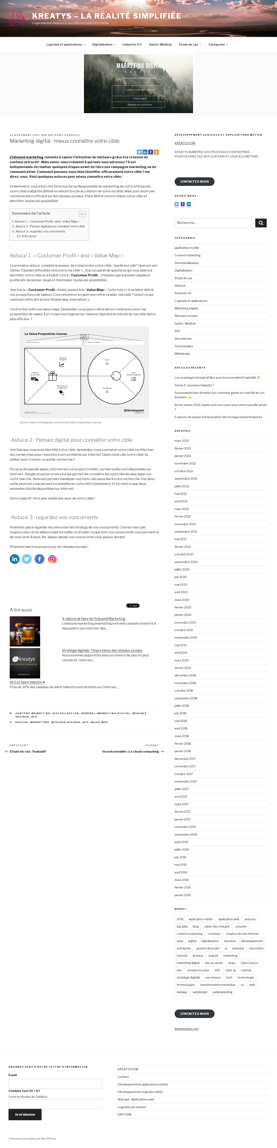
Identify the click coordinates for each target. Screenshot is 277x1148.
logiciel (213, 955)
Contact (123, 1076)
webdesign (200, 992)
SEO (34, 716)
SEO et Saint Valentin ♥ (27, 682)
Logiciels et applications (64, 44)
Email (13, 1075)
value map (99, 722)
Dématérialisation (187, 263)
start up (230, 970)
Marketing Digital (114, 713)
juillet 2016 (182, 849)
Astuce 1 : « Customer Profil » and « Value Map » (47, 221)
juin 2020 (181, 577)
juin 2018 (180, 713)
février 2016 (183, 887)
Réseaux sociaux (186, 315)
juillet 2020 (182, 569)
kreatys (198, 955)
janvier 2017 (183, 819)
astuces (250, 919)
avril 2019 (181, 652)
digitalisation (210, 941)
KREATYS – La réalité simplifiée (106, 16)
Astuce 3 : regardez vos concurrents (40, 231)
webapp (182, 992)
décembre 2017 (185, 758)
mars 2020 (182, 600)
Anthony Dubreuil (64, 135)
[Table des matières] (82, 214)
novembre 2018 (185, 683)
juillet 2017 (182, 789)
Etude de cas (188, 44)
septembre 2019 (186, 637)
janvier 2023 (183, 456)
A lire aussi (29, 236)
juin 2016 (180, 857)
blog (196, 926)
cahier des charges (217, 926)
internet (182, 955)
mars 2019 (182, 660)
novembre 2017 (185, 766)
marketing (39, 722)
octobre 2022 (184, 471)
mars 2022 (182, 509)
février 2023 (183, 448)
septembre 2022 (186, 478)
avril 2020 (181, 592)
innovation (256, 948)
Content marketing (33, 713)
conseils (240, 926)
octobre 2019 (184, 630)
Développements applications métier (143, 1084)
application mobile (187, 247)
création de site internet (242, 933)
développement (252, 941)
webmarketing (222, 992)
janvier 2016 (183, 895)
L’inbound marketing (27, 157)
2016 (180, 919)
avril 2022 (181, 501)
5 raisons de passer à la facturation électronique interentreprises (218, 417)
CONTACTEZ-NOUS (194, 181)
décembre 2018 (185, 675)
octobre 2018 (184, 690)
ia (226, 948)
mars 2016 (182, 880)
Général (88, 713)
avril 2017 (181, 796)
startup (246, 970)
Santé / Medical (160, 44)
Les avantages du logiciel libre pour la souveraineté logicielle (216, 377)
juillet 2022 (182, 486)
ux (242, 984)
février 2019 (183, 668)
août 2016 (181, 842)
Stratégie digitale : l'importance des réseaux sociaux (102, 650)
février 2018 (183, 743)
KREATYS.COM (185, 143)
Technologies (184, 346)
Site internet (183, 338)
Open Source (249, 963)
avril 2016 (181, 872)
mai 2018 (181, 721)
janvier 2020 (183, 615)
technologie (246, 977)
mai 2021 (181, 539)
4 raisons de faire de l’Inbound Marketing (93, 619)
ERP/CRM (124, 1114)
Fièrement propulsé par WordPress (32, 1138)
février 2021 (183, 546)
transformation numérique (218, 984)
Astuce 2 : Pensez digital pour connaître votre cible (50, 226)
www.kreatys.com (187, 1028)
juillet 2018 (182, 705)
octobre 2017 (184, 774)
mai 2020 (181, 584)
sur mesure (213, 977)
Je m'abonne (25, 1114)
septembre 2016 (186, 834)
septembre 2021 (186, 531)
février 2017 (183, 811)
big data (182, 926)
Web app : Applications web (136, 1099)
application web (228, 919)
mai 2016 (181, 864)
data (180, 941)
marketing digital (188, 963)
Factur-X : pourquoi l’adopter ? (194, 385)
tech (229, 977)
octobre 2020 (184, 554)
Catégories (216, 44)
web (252, 984)
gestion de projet (208, 948)
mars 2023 (182, 440)
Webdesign (182, 353)
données (230, 941)
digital (22, 722)
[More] (156, 152)
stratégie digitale (188, 977)
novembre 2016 (185, 827)
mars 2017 (182, 804)
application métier (201, 919)
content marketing (189, 933)
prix (179, 970)
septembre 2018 (186, 698)
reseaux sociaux (66, 722)
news (231, 963)
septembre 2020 (186, 562)
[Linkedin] (145, 152)
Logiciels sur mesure (132, 1107)
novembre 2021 (185, 524)
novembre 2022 (185, 463)
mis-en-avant (214, 963)
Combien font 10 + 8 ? (24, 1091)
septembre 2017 (186, 781)
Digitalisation (102, 44)
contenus (214, 933)
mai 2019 (181, 645)
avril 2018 (181, 728)
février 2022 (183, 516)
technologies (186, 984)
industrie (238, 948)
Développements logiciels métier (140, 1092)
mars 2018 (182, 736)
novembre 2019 (185, 622)
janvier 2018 (183, 751)
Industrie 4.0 (132, 44)
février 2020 (183, 607)
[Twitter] (139, 152)
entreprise (184, 948)
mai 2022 (181, 493)
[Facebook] (150, 152)
